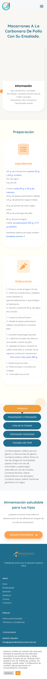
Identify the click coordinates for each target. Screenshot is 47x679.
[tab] (22, 408)
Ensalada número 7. (15, 236)
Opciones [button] (9, 673)
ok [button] (18, 673)
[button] (41, 6)
